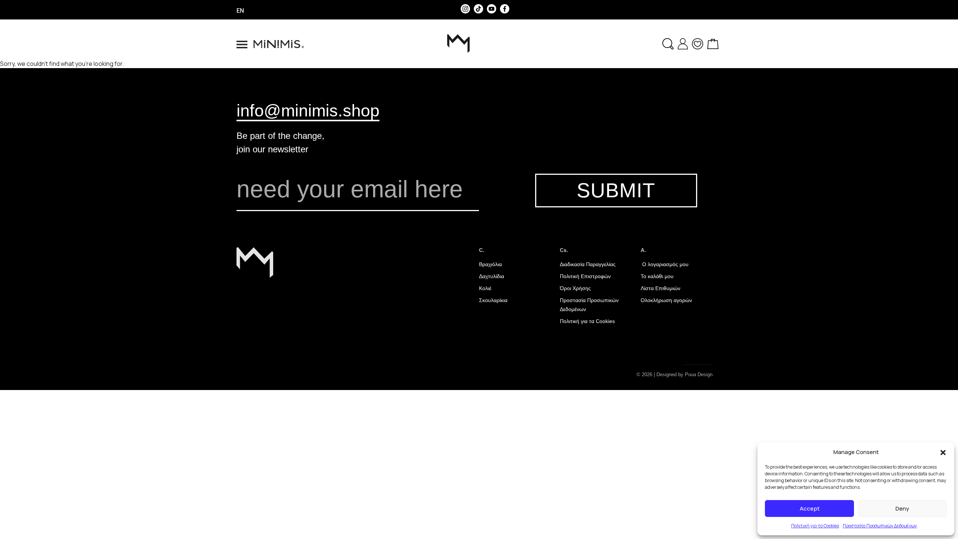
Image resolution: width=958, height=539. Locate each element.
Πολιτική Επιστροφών (585, 276)
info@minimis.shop (308, 110)
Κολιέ (485, 288)
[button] (943, 452)
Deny (902, 508)
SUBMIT (616, 190)
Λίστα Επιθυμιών (660, 288)
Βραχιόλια (490, 264)
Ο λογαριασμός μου (665, 264)
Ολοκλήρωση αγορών (666, 300)
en (240, 10)
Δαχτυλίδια (491, 276)
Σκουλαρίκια (493, 300)
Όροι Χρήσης (575, 288)
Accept (810, 508)
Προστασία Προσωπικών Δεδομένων (880, 526)
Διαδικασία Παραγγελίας (588, 264)
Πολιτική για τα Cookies (815, 526)
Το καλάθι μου (657, 276)
